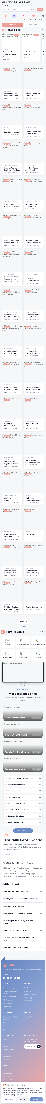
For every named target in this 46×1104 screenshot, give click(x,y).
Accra (5, 1039)
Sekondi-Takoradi (9, 1049)
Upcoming (33, 25)
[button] (21, 685)
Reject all (22, 1099)
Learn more (19, 1095)
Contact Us (27, 1017)
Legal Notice (7, 1073)
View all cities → (23, 831)
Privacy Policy (8, 1080)
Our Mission (28, 988)
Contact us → (8, 855)
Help (4, 1029)
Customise (9, 1099)
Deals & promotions (10, 997)
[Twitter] (15, 978)
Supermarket (7, 1026)
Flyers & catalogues (10, 988)
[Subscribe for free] (39, 1046)
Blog (4, 1022)
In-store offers (8, 1003)
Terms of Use (7, 1076)
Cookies (6, 1070)
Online (40, 9)
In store (33, 9)
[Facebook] (8, 978)
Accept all (36, 1099)
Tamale (5, 1053)
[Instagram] (4, 978)
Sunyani (6, 1059)
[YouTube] (18, 978)
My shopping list (8, 1000)
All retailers (7, 1007)
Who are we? (28, 991)
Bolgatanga (7, 1056)
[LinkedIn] (11, 978)
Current (12, 25)
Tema (5, 1043)
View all (40, 30)
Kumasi (5, 1046)
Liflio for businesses (30, 994)
